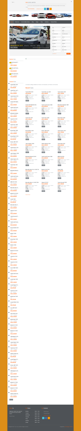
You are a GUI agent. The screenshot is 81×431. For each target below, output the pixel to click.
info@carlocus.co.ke (39, 8)
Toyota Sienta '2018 (14, 376)
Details (27, 100)
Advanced (54, 53)
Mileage (54, 40)
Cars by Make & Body (25, 21)
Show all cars (28, 194)
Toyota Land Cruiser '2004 (47, 105)
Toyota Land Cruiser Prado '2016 (16, 68)
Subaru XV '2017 (45, 182)
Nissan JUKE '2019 (45, 130)
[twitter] (45, 9)
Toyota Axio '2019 (13, 348)
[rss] (50, 9)
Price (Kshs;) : (55, 33)
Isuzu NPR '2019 (13, 307)
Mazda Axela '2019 (14, 319)
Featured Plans (54, 21)
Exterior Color (64, 49)
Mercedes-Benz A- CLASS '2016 (32, 182)
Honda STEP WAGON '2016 (31, 105)
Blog (33, 21)
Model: (63, 30)
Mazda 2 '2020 (13, 233)
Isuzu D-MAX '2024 (14, 267)
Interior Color (54, 49)
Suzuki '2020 (60, 169)
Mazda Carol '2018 (14, 296)
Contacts (47, 21)
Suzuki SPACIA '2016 (14, 302)
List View (71, 87)
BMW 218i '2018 (61, 156)
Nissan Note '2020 (61, 117)
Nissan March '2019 (30, 130)
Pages (37, 21)
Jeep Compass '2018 (30, 143)
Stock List (17, 21)
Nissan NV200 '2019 (16, 45)
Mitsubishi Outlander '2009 (63, 105)
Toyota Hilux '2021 (61, 143)
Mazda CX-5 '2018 (14, 330)
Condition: (63, 27)
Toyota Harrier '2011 (62, 130)
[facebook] (48, 9)
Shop (42, 21)
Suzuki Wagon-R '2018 (14, 359)
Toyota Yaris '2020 (45, 117)
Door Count (64, 46)
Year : (54, 37)
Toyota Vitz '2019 (29, 117)
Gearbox (63, 43)
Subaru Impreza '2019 (46, 143)
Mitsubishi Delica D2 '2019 (31, 156)
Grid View (69, 87)
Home (11, 21)
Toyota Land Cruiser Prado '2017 (16, 273)
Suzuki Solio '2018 (14, 279)
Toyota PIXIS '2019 (29, 92)
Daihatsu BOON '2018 (14, 353)
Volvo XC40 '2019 (13, 313)
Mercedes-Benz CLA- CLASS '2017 (33, 169)
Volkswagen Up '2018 (14, 336)
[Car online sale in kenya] (19, 15)
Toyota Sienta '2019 (62, 92)
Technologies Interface (69, 426)
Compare (32, 103)
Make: (53, 30)
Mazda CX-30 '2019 (45, 169)
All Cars (11, 399)
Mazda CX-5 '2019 (14, 325)
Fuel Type (54, 43)
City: (53, 27)
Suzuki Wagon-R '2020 (14, 285)
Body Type (54, 46)
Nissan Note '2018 (14, 239)
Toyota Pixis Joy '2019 (46, 92)
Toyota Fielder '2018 (14, 342)
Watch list (37, 103)
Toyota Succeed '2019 (62, 182)
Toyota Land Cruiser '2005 (47, 156)
